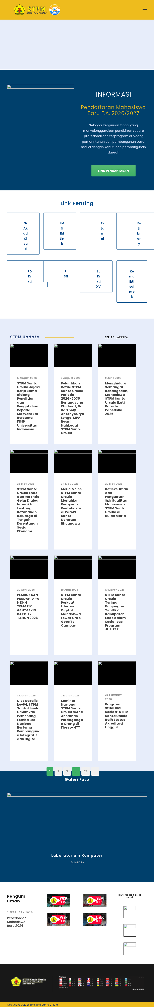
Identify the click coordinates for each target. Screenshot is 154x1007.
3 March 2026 (26, 695)
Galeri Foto (77, 862)
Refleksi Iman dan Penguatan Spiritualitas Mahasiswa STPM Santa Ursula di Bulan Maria (116, 502)
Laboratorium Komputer (77, 855)
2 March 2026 (70, 695)
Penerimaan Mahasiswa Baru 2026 (16, 922)
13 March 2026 (115, 590)
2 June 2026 (113, 378)
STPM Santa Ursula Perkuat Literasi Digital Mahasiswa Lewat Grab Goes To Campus (71, 610)
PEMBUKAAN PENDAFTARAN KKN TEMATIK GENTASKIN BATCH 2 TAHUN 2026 (28, 606)
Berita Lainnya (116, 337)
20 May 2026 (114, 484)
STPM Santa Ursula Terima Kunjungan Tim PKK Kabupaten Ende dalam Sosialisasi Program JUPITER (115, 612)
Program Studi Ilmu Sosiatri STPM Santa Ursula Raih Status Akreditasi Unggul (116, 716)
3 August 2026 (71, 378)
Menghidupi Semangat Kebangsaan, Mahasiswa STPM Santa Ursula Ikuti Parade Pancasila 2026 (116, 398)
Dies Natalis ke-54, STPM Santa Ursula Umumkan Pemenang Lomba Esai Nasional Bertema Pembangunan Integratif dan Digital (29, 719)
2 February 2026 (20, 912)
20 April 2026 (26, 590)
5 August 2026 (27, 378)
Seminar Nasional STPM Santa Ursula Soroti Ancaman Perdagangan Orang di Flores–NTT (72, 714)
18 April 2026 (69, 590)
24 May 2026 (70, 484)
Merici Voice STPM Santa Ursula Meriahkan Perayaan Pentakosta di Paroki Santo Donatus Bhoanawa (71, 506)
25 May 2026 (25, 484)
